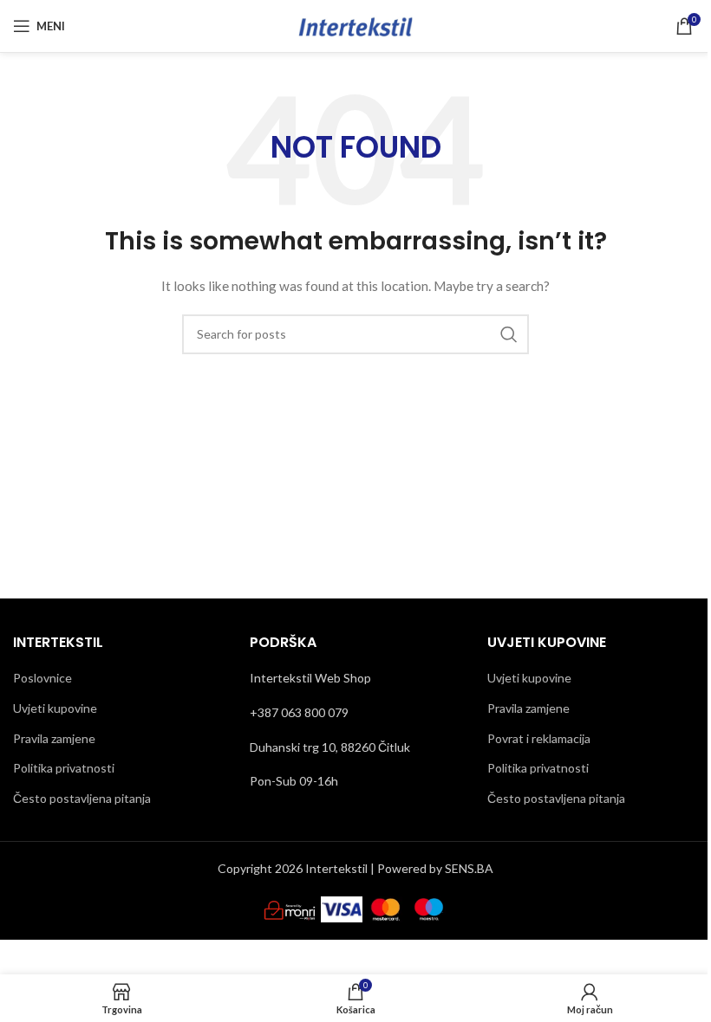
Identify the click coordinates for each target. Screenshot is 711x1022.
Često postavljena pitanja (82, 798)
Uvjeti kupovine (55, 708)
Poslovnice (42, 677)
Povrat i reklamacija (538, 738)
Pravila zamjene (54, 738)
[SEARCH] (509, 334)
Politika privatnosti (63, 767)
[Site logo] (355, 24)
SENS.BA (469, 868)
